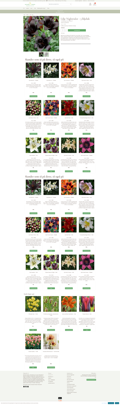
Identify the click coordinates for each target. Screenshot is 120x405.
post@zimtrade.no (51, 383)
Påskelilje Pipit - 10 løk (33, 314)
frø (30, 375)
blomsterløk (33, 375)
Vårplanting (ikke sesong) (41, 8)
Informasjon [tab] (63, 33)
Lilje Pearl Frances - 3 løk (69, 155)
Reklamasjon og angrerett (71, 386)
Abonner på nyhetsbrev (91, 379)
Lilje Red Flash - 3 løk (69, 117)
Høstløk (27, 8)
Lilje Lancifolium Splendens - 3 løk (69, 314)
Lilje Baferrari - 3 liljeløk (51, 80)
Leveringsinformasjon (71, 384)
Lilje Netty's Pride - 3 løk (33, 117)
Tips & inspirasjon (70, 387)
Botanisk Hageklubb (78, 0)
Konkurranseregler (70, 390)
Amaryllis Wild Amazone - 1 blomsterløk (51, 351)
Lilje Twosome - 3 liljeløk (69, 80)
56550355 (51, 381)
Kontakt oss (85, 0)
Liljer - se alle (31, 14)
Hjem (24, 14)
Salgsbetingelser (70, 381)
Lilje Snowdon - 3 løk (33, 155)
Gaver (31, 8)
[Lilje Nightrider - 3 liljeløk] (41, 33)
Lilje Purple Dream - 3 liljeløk (86, 155)
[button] (57, 34)
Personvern (69, 376)
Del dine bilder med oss (71, 389)
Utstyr (35, 8)
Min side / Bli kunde (91, 0)
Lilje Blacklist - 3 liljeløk (33, 80)
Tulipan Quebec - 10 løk (33, 351)
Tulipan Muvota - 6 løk (86, 314)
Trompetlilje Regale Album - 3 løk (86, 117)
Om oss (68, 382)
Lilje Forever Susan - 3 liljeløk (51, 117)
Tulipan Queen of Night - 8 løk (51, 155)
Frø (23, 8)
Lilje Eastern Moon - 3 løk (86, 80)
